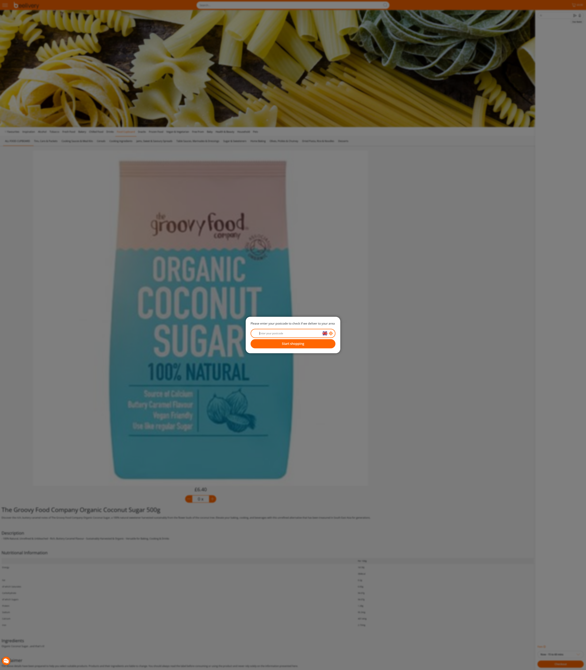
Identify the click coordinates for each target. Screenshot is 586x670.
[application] (6, 661)
